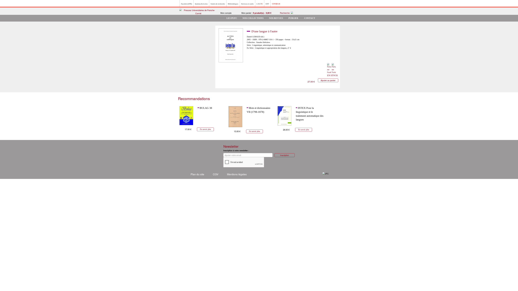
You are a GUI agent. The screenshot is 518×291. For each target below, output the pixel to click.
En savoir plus (205, 129)
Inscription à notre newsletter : (236, 150)
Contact (309, 18)
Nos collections (253, 18)
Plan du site (197, 174)
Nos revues (276, 18)
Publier (293, 18)
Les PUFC (231, 18)
